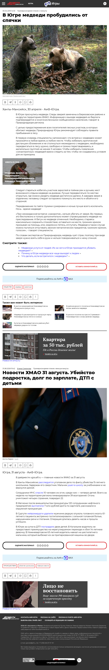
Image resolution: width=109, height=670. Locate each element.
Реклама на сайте (48, 617)
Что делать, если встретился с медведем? (44, 256)
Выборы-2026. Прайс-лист (31, 620)
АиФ (16, 459)
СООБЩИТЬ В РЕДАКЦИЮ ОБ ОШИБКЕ (59, 620)
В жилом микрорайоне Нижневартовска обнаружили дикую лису (31, 307)
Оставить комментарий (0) (86, 267)
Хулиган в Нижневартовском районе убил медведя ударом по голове (31, 324)
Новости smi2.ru (11, 360)
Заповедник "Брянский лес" (14, 96)
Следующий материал (56, 663)
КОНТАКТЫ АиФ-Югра (29, 617)
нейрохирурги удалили (40, 513)
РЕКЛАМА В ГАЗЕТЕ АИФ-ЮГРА (70, 617)
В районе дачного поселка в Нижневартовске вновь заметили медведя (85, 307)
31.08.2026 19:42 (9, 369)
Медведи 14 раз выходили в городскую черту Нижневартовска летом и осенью (32, 316)
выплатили (38, 506)
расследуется (46, 482)
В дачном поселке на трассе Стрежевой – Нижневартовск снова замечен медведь (83, 316)
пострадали (47, 526)
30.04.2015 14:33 (9, 11)
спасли (39, 492)
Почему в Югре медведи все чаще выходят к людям (50, 253)
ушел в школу (75, 485)
